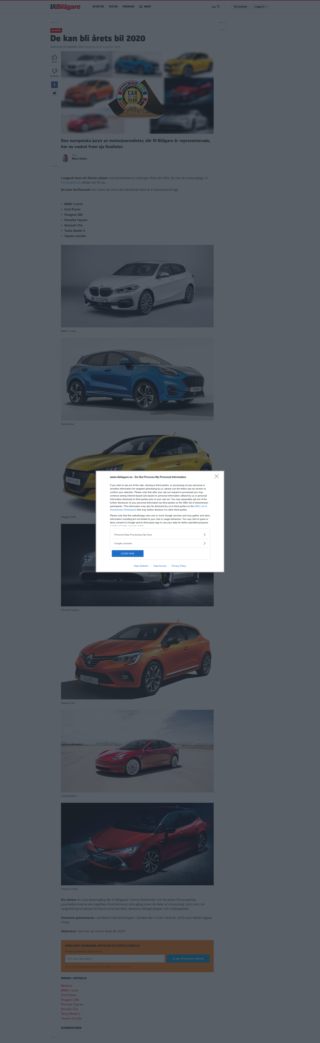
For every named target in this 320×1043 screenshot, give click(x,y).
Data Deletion (141, 566)
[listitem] (160, 534)
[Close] (217, 477)
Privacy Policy (179, 566)
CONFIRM (127, 553)
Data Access (160, 566)
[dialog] (160, 521)
